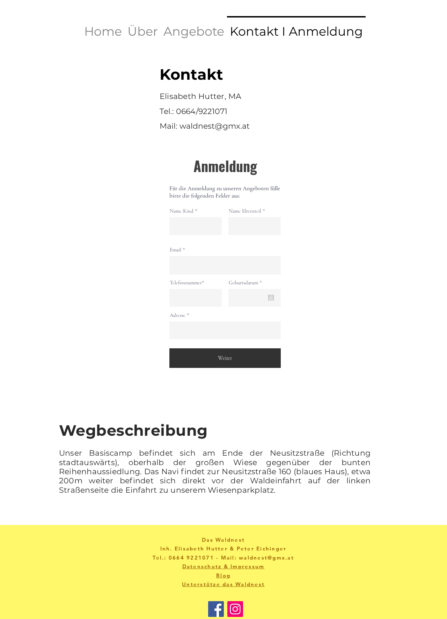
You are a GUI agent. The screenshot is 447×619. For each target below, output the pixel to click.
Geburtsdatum (246, 282)
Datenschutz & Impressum (223, 566)
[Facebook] (216, 609)
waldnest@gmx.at (214, 126)
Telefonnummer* (187, 282)
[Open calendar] (271, 297)
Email (175, 249)
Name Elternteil (245, 211)
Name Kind (181, 211)
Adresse (177, 315)
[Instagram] (235, 609)
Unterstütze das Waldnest (223, 584)
